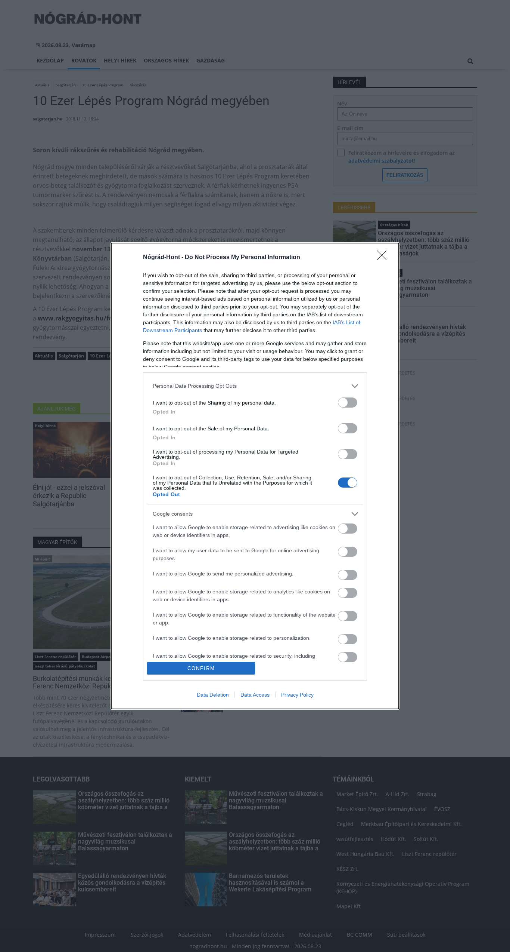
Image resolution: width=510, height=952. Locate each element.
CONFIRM (201, 668)
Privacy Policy (297, 695)
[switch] (347, 402)
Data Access (255, 695)
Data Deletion (213, 695)
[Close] (384, 258)
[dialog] (255, 476)
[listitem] (255, 386)
